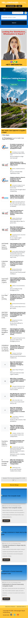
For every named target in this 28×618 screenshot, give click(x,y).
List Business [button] (10, 6)
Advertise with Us (21, 606)
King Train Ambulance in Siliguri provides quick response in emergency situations (16, 364)
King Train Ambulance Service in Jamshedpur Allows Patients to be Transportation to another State (17, 410)
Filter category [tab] (5, 135)
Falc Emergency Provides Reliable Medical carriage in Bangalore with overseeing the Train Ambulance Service (17, 331)
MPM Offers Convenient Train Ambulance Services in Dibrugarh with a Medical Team (18, 380)
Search (14, 23)
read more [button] (6, 520)
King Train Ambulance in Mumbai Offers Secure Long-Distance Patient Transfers (16, 263)
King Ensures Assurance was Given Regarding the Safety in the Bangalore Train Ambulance (18, 314)
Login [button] (19, 6)
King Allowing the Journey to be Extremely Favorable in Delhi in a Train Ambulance (18, 395)
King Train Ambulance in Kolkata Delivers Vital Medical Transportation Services (16, 212)
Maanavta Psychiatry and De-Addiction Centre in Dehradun (17, 442)
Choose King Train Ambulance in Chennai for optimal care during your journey (17, 347)
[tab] (14, 131)
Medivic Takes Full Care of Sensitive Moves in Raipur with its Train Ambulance (17, 196)
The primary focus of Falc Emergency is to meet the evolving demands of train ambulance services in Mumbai (17, 297)
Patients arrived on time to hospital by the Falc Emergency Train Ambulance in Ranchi (17, 179)
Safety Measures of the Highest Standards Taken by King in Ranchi (18, 163)
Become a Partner (10, 606)
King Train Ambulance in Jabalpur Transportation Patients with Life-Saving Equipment (17, 427)
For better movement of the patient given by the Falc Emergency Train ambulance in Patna (17, 146)
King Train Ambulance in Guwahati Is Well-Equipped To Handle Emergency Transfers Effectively (17, 229)
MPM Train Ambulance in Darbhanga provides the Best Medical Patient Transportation (17, 462)
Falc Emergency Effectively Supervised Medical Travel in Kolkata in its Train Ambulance (18, 280)
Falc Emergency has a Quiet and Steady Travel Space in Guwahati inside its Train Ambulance (17, 245)
